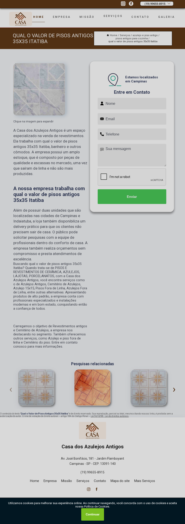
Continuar (92, 514)
